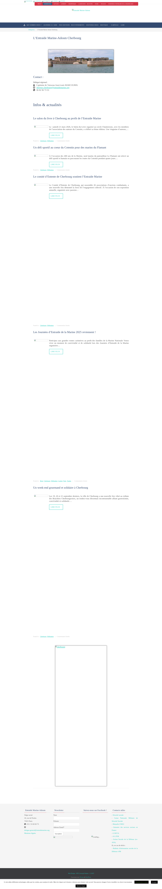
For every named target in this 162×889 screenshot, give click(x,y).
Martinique (72, 4)
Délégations (31, 29)
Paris (96, 4)
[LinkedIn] (37, 1)
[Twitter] (61, 1)
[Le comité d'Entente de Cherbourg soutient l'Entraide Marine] (41, 185)
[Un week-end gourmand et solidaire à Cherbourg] (41, 496)
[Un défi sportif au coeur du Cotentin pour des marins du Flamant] (41, 156)
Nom (55, 815)
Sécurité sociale (118, 815)
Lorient (63, 4)
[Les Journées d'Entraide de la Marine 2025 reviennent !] (41, 340)
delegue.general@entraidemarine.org (36, 830)
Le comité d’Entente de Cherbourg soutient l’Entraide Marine (67, 176)
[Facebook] (28, 1)
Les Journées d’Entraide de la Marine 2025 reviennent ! (64, 332)
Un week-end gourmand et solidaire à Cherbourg (60, 487)
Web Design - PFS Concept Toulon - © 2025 (81, 873)
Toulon (103, 4)
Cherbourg (47, 4)
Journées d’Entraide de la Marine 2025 (120, 4)
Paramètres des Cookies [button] (141, 882)
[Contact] (54, 1)
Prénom (56, 821)
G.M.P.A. (116, 833)
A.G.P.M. (116, 836)
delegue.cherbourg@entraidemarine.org (52, 87)
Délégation (50, 141)
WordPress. (88, 877)
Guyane (56, 4)
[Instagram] (46, 1)
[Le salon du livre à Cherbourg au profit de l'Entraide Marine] (41, 127)
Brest (39, 4)
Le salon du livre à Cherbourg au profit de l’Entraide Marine (67, 118)
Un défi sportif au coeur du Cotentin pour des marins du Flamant (69, 147)
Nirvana (82, 877)
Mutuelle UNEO (118, 824)
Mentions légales (30, 833)
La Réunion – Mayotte (85, 4)
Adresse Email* (58, 827)
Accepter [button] (154, 882)
